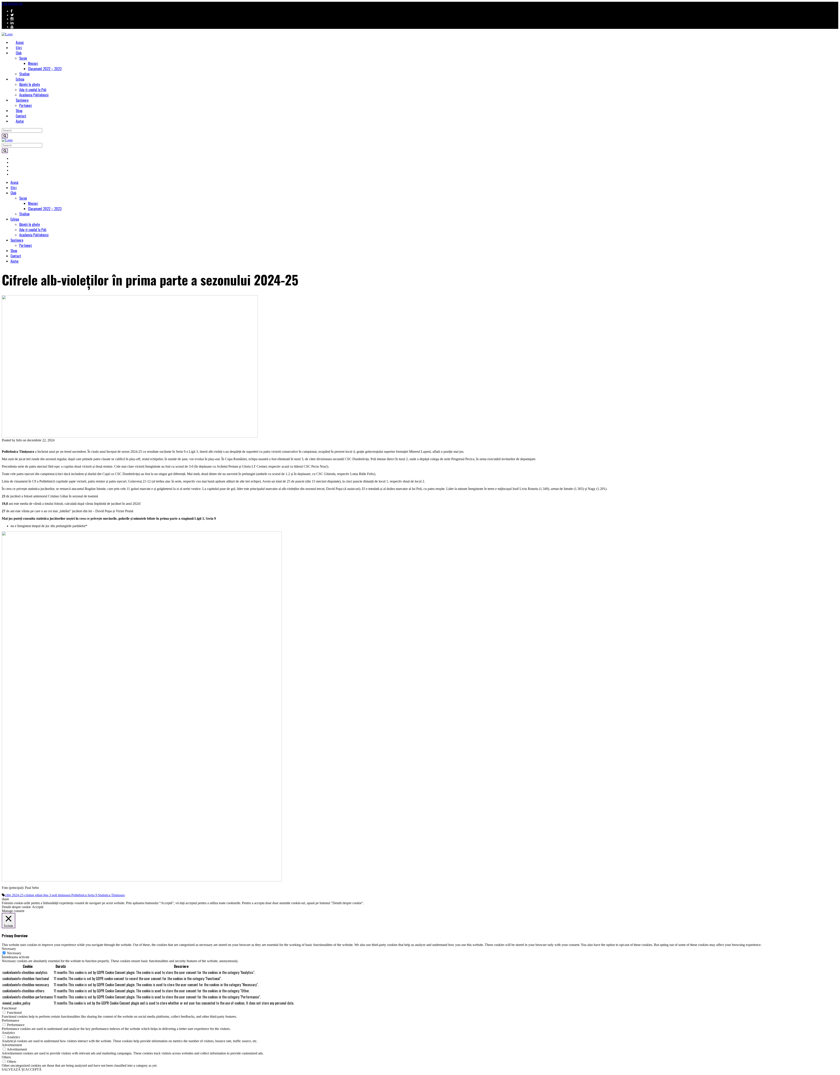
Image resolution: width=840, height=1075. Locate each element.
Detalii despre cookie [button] (16, 907)
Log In (6, 3)
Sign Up (17, 3)
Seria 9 (92, 895)
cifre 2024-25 (14, 895)
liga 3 (47, 895)
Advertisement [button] (12, 1045)
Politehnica (79, 895)
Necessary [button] (9, 949)
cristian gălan (33, 895)
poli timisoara (61, 895)
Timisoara (118, 895)
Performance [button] (10, 1020)
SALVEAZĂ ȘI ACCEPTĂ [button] (22, 1069)
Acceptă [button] (37, 907)
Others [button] (6, 1057)
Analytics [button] (8, 1033)
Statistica (104, 895)
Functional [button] (9, 1008)
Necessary (14, 953)
